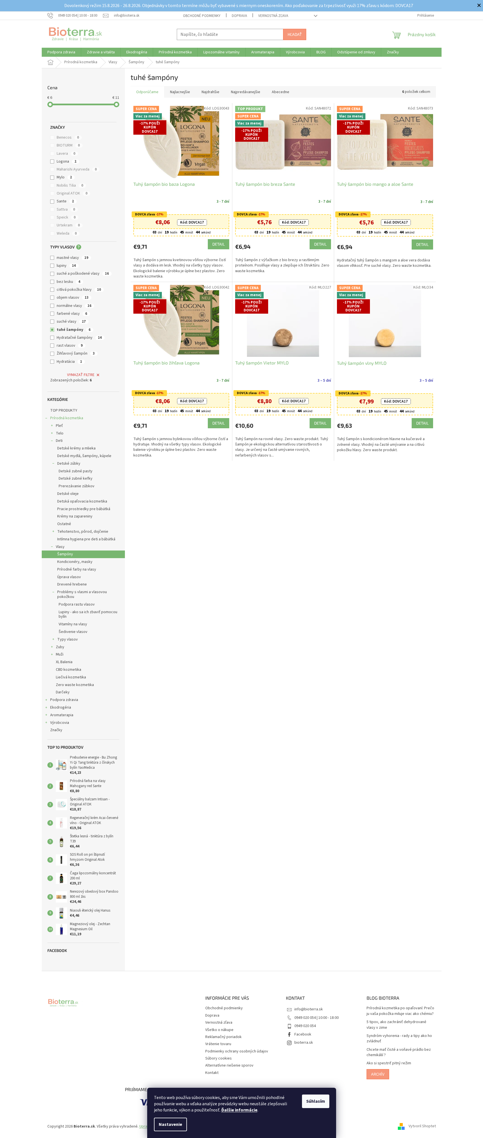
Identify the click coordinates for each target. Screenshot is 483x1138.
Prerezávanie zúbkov (76, 486)
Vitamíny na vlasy (73, 624)
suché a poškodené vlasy (83, 273)
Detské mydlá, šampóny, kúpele (84, 456)
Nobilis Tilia (70, 185)
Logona (66, 161)
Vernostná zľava (273, 15)
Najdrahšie (210, 92)
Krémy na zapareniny (74, 516)
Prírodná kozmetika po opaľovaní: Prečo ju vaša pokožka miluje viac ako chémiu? (400, 1011)
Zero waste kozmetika (75, 685)
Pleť (59, 426)
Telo (59, 433)
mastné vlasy (72, 258)
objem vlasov (73, 297)
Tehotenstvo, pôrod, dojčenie (82, 531)
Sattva (66, 209)
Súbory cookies (218, 1058)
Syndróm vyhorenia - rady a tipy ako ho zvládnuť (399, 1038)
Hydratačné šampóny (79, 337)
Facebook (302, 1034)
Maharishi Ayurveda (77, 169)
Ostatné (64, 524)
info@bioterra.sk (308, 1009)
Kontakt (212, 1073)
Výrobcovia (59, 723)
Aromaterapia (61, 715)
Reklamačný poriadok (223, 1037)
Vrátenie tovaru (218, 1044)
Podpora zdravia (64, 700)
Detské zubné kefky (75, 478)
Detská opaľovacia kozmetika (82, 501)
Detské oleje (68, 494)
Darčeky (63, 692)
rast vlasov (70, 345)
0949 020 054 (305, 1026)
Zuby (60, 647)
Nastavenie (170, 1124)
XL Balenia (64, 662)
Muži (59, 654)
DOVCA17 (192, 222)
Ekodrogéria (60, 707)
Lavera (66, 153)
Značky (56, 730)
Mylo (64, 177)
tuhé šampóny (74, 330)
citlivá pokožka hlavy (79, 289)
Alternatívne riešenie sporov (229, 1065)
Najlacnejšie (180, 92)
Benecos (68, 137)
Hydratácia (69, 361)
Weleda (67, 233)
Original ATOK (72, 193)
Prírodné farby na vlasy (76, 569)
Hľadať (295, 34)
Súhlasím (315, 1101)
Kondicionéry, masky (74, 562)
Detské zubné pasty (75, 471)
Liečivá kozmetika (71, 677)
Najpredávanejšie (245, 92)
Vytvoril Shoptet (422, 1126)
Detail (218, 244)
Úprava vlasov (69, 577)
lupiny (66, 265)
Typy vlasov (67, 639)
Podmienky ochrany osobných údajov (236, 1051)
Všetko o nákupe (219, 1030)
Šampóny (65, 554)
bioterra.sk (303, 1042)
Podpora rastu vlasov (77, 604)
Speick (66, 217)
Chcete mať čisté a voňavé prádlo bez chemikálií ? (399, 1052)
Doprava (239, 15)
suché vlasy (71, 321)
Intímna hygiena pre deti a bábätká (86, 539)
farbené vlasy (72, 313)
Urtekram (68, 225)
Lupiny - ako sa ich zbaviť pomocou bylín (88, 614)
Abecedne (280, 92)
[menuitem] (61, 52)
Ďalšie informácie (239, 1110)
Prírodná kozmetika (66, 418)
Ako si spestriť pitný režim (389, 1063)
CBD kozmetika (68, 669)
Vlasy (60, 547)
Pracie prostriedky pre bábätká (83, 509)
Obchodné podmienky (201, 15)
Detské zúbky (68, 463)
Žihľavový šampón (76, 353)
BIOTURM (68, 145)
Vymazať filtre (80, 375)
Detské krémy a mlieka (76, 448)
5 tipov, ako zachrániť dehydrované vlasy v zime (396, 1024)
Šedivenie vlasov (73, 632)
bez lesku (68, 282)
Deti (59, 441)
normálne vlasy (74, 306)
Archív (378, 1074)
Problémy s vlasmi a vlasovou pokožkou (82, 594)
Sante (65, 201)
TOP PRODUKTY (63, 410)
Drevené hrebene (72, 584)
